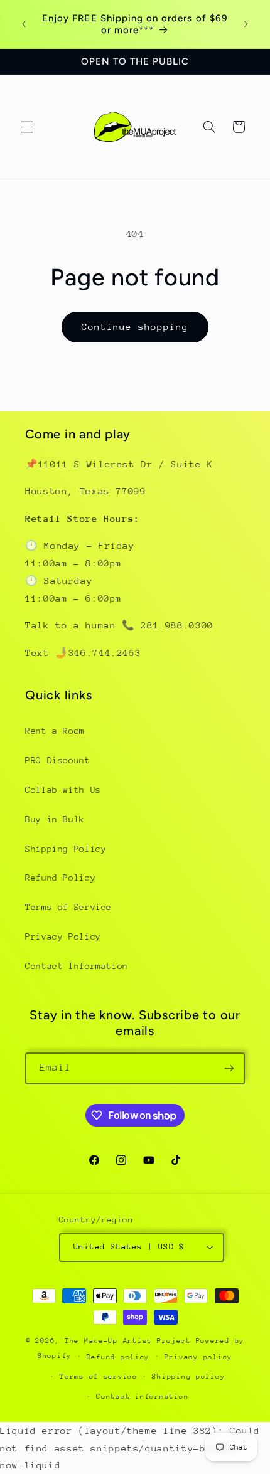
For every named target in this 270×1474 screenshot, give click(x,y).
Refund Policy (60, 877)
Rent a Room (55, 731)
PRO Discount (57, 760)
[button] (26, 126)
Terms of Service (68, 907)
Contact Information (76, 966)
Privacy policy (198, 1357)
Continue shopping (135, 326)
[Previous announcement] (24, 24)
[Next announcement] (246, 24)
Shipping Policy (65, 849)
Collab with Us (63, 790)
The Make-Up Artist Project (130, 1341)
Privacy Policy (63, 936)
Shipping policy (188, 1376)
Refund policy (118, 1357)
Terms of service (99, 1376)
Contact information (142, 1396)
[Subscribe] (229, 1068)
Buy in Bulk (55, 819)
